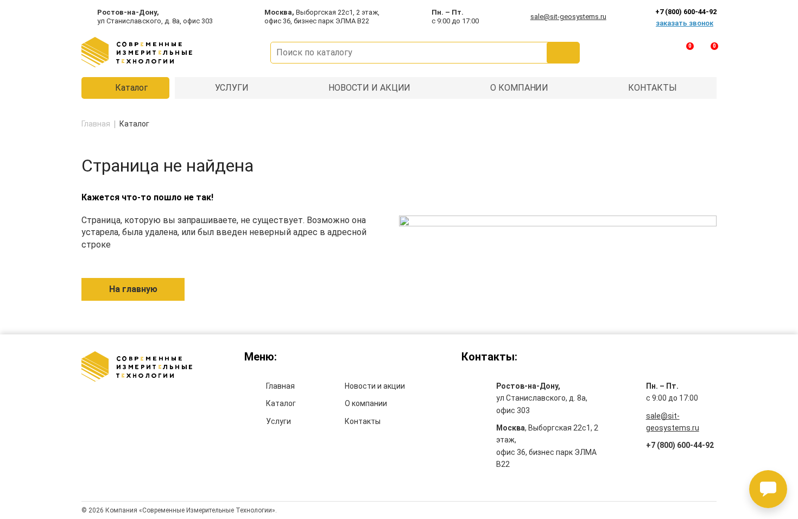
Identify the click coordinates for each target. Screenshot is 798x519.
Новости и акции (375, 386)
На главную (133, 289)
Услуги (232, 88)
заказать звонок (684, 23)
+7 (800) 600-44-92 (680, 445)
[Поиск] (563, 52)
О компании (366, 403)
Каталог (131, 88)
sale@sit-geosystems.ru (568, 16)
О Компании (519, 88)
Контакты (652, 88)
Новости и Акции (369, 88)
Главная (280, 386)
